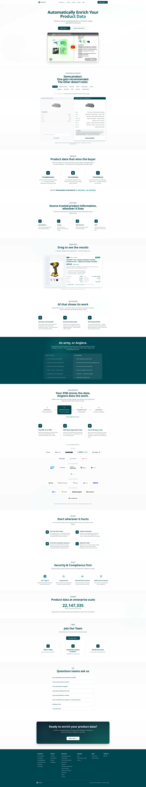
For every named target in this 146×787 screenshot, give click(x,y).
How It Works (53, 758)
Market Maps (64, 758)
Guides (63, 774)
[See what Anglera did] (62, 280)
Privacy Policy (94, 756)
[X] (106, 756)
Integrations (53, 762)
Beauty (77, 86)
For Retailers (40, 758)
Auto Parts (78, 89)
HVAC (72, 89)
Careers (79, 2)
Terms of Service (95, 758)
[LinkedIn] (104, 756)
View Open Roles (72, 638)
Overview (53, 756)
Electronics (72, 86)
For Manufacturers (41, 762)
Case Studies (40, 766)
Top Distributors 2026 (82, 758)
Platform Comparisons (66, 770)
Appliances (59, 89)
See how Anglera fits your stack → (73, 416)
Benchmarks (64, 762)
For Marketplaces (41, 760)
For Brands (39, 764)
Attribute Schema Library (66, 766)
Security (73, 2)
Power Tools (66, 89)
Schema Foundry (65, 768)
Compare (63, 764)
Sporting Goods (84, 86)
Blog (83, 2)
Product (68, 2)
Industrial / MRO (85, 89)
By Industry (63, 772)
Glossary (63, 776)
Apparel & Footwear (63, 86)
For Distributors (40, 756)
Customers (61, 2)
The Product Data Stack (66, 760)
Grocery (91, 86)
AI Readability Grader (66, 756)
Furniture (55, 86)
